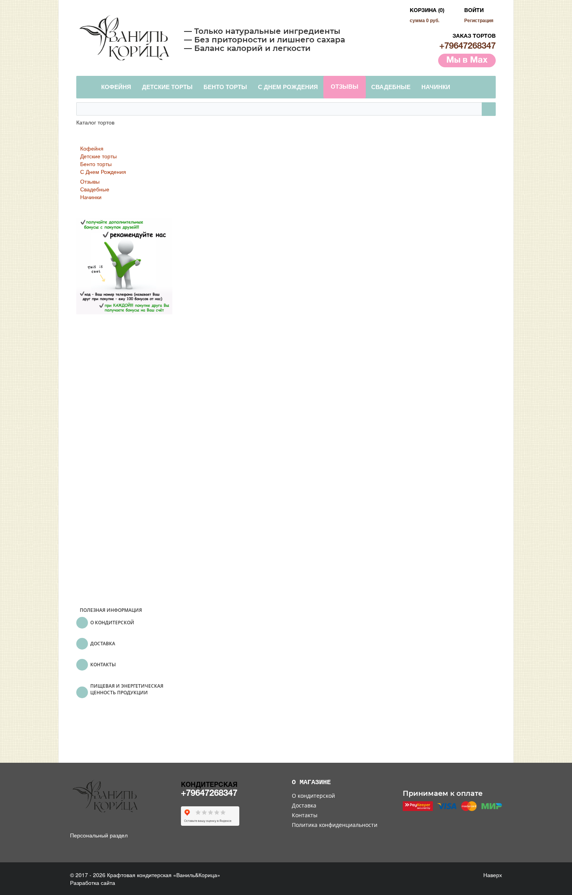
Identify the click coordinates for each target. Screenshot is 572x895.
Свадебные (94, 189)
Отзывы (90, 181)
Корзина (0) (427, 10)
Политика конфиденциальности (334, 824)
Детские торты (98, 156)
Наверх (492, 875)
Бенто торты (96, 164)
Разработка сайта (92, 882)
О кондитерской (313, 795)
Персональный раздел (99, 835)
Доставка (304, 805)
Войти (474, 10)
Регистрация (478, 20)
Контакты (305, 815)
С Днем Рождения (103, 171)
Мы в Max (467, 60)
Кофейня (92, 148)
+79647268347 (467, 46)
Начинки (91, 197)
